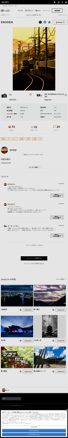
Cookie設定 (34, 427)
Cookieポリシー (16, 422)
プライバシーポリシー (19, 423)
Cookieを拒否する (34, 430)
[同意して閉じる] (67, 410)
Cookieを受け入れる (34, 434)
